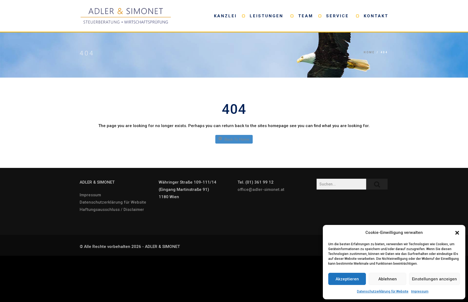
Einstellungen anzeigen (434, 279)
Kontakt (376, 16)
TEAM (305, 16)
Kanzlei (225, 16)
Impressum (419, 291)
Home (369, 52)
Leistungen (267, 16)
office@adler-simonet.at (261, 189)
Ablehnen (387, 279)
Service (338, 16)
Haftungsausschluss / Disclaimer (112, 209)
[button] (457, 232)
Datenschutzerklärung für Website (382, 291)
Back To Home (237, 139)
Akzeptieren (347, 279)
